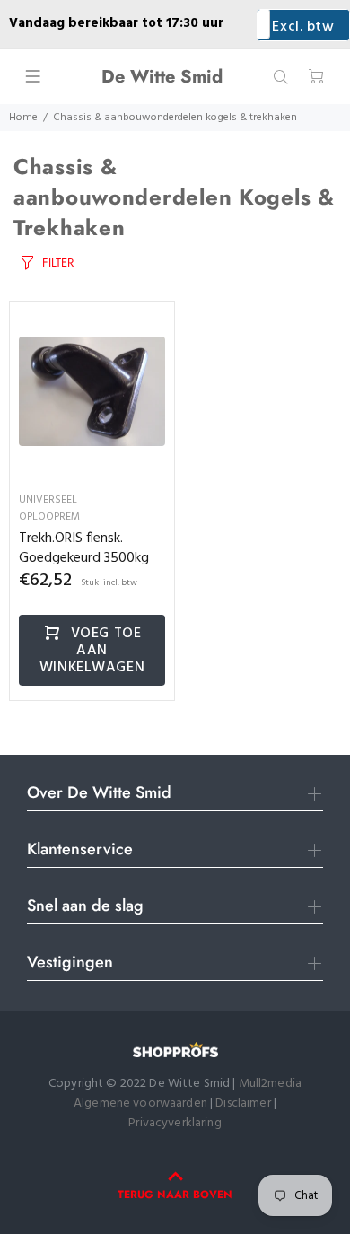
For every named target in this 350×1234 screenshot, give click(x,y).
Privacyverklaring (174, 1123)
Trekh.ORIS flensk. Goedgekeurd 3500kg (84, 548)
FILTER (58, 262)
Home (23, 118)
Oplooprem (49, 517)
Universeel (48, 500)
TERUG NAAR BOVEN (175, 1194)
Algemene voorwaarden (140, 1103)
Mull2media (270, 1083)
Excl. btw (303, 27)
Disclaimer (244, 1103)
